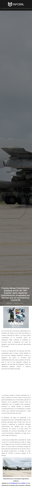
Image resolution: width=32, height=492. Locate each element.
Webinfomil (9, 303)
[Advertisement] (16, 382)
